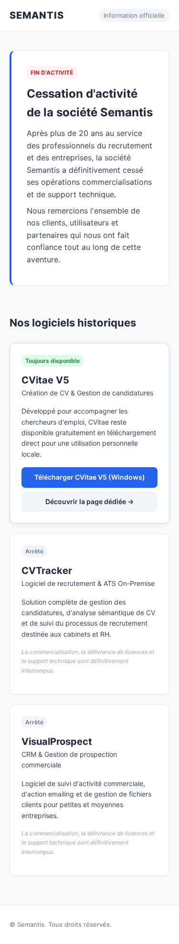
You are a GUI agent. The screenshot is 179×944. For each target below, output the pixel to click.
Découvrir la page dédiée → (89, 501)
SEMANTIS (37, 15)
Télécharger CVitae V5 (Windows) (89, 477)
